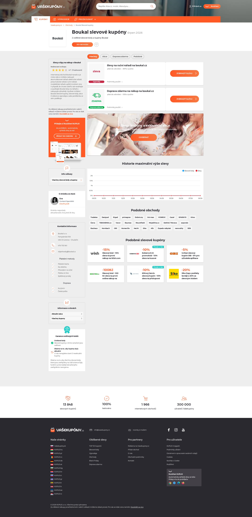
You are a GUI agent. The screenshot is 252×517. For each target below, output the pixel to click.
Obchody (69, 25)
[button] (188, 171)
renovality (179, 228)
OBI (115, 228)
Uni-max (150, 217)
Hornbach (106, 228)
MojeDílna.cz (154, 223)
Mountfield (140, 223)
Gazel (172, 217)
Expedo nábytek (164, 228)
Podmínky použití (114, 82)
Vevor (118, 223)
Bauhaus (94, 228)
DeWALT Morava (170, 223)
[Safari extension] (174, 483)
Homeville (125, 228)
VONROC (162, 217)
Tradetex (94, 217)
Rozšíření (170, 464)
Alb (152, 228)
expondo (184, 223)
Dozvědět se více (66, 114)
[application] (145, 184)
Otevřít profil (64, 204)
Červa (93, 223)
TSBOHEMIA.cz (105, 223)
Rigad (115, 217)
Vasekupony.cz (56, 25)
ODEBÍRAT (144, 137)
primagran (126, 217)
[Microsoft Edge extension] (179, 483)
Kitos (193, 217)
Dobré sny (139, 217)
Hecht (136, 228)
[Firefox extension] (183, 483)
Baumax (128, 223)
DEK (189, 228)
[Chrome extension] (170, 483)
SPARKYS (182, 217)
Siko (144, 228)
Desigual (105, 217)
